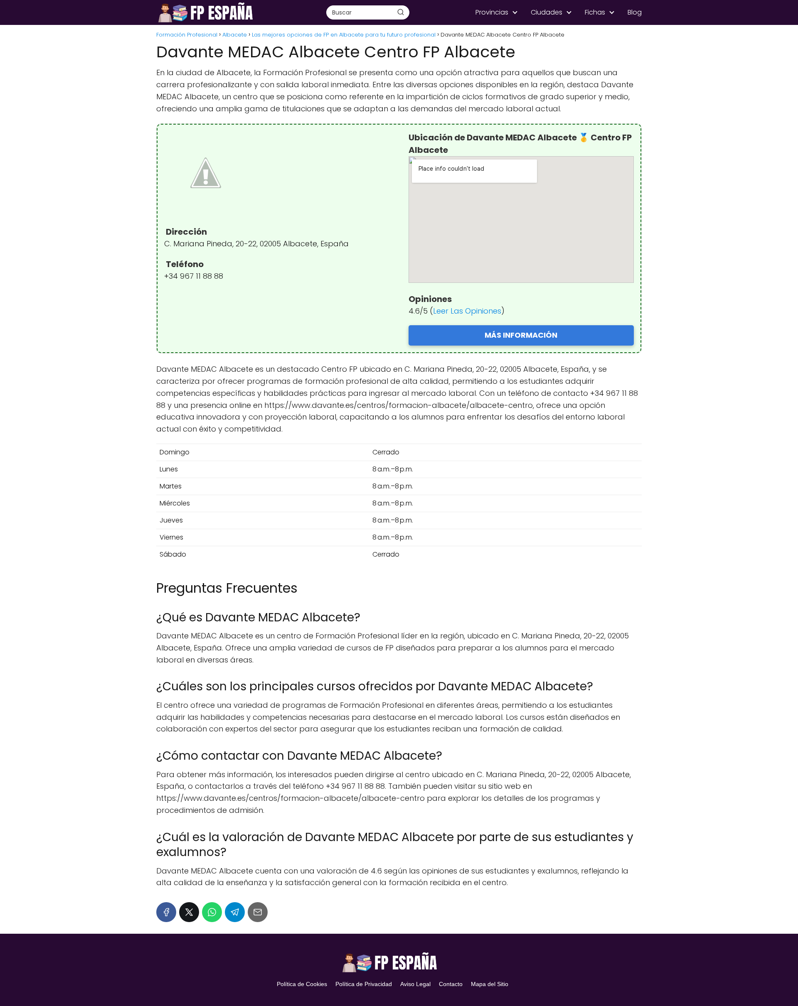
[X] (189, 912)
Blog (635, 12)
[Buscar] (400, 12)
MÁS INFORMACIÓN (521, 335)
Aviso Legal (415, 984)
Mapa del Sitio (489, 984)
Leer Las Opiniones (467, 311)
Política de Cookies (302, 984)
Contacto (451, 984)
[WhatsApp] (212, 912)
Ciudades (546, 12)
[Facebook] (166, 912)
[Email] (258, 912)
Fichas (595, 12)
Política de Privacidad (363, 984)
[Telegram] (235, 912)
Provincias (491, 12)
